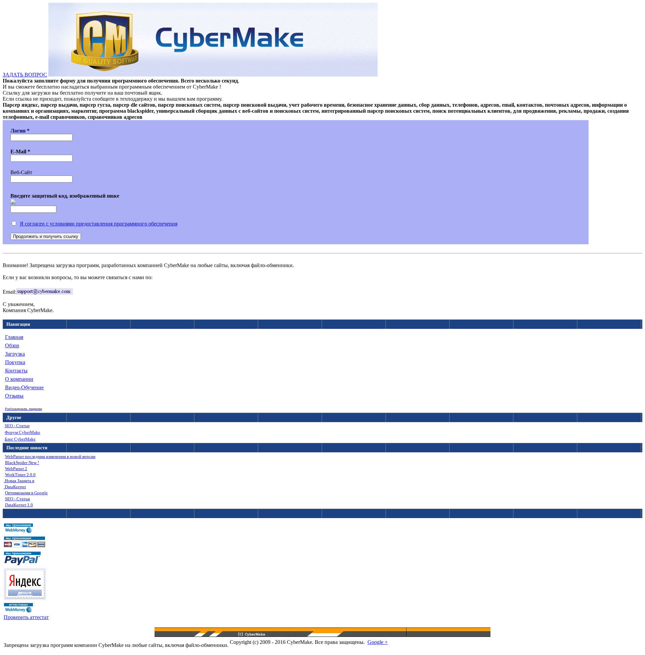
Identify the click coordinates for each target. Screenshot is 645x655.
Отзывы (14, 396)
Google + (378, 642)
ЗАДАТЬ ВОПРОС (25, 75)
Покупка (15, 362)
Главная (14, 337)
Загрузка (15, 354)
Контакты (16, 370)
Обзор (12, 345)
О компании (19, 379)
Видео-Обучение (24, 387)
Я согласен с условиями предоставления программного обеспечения (98, 223)
